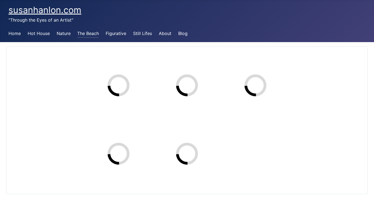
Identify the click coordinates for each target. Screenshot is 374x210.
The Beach (88, 33)
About (165, 33)
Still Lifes (142, 33)
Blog (183, 33)
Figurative (116, 33)
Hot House (39, 33)
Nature (64, 33)
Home (14, 33)
